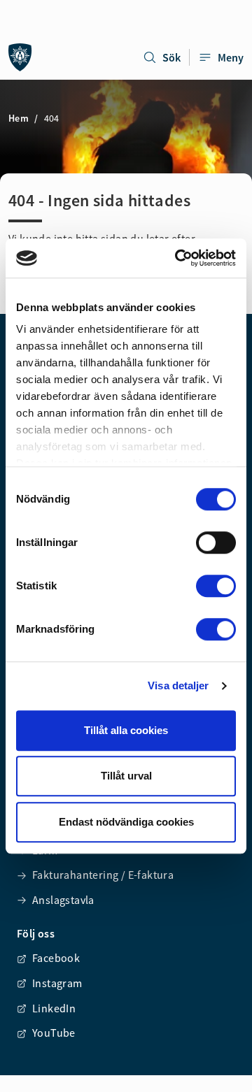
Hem (18, 118)
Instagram (57, 983)
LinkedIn (54, 1008)
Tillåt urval (126, 776)
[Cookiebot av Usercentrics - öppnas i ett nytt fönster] (178, 258)
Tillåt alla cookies (126, 730)
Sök (171, 57)
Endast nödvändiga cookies (126, 822)
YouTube (54, 1033)
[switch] (216, 542)
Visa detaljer (178, 685)
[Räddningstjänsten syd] (20, 57)
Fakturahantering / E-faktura (103, 875)
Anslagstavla (63, 900)
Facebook (56, 958)
